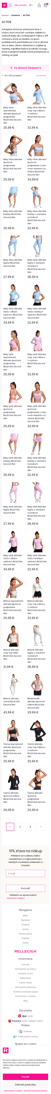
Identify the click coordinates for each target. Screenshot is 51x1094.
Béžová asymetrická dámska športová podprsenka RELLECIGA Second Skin (13, 607)
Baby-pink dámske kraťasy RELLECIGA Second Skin (12, 460)
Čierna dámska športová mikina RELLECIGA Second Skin (12, 798)
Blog (26, 1000)
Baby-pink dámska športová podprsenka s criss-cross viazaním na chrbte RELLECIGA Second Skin (37, 414)
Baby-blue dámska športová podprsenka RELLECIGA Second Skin (12, 165)
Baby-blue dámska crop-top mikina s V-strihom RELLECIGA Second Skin (36, 113)
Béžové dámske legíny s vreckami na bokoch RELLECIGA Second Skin (36, 655)
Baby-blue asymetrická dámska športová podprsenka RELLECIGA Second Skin (12, 115)
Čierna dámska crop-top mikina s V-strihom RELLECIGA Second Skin (36, 750)
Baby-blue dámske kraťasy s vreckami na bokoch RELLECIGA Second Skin (36, 217)
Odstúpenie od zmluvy (25, 969)
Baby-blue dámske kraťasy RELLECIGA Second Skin (12, 214)
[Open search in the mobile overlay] (10, 5)
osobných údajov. (16, 898)
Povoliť (25, 1076)
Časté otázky (25, 982)
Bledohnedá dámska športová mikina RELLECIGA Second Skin (36, 703)
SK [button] (30, 5)
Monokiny (25, 920)
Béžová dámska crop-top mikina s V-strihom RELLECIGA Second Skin (36, 607)
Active (26, 929)
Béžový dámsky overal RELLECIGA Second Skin (11, 701)
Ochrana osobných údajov (35, 1090)
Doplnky (25, 938)
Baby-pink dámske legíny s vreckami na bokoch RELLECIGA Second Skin (36, 512)
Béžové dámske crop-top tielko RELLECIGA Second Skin (12, 654)
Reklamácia (25, 978)
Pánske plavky (25, 934)
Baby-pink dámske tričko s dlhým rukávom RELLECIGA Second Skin (12, 560)
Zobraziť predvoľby (25, 1084)
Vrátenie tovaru (25, 973)
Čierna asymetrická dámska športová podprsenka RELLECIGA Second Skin (13, 750)
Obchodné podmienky (25, 987)
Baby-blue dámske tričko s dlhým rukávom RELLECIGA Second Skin (12, 313)
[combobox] (41, 75)
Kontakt (25, 964)
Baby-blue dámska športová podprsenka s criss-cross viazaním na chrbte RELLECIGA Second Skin (37, 167)
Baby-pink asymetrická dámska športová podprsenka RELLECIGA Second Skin (12, 362)
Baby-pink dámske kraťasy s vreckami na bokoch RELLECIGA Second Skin (36, 464)
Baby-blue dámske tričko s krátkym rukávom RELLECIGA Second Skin (36, 313)
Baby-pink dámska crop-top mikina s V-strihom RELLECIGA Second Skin (36, 360)
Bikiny (25, 915)
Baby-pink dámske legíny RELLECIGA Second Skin (12, 509)
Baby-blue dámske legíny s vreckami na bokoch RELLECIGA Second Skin (36, 266)
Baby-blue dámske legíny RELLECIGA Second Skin (12, 262)
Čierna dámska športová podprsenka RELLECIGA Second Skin (36, 799)
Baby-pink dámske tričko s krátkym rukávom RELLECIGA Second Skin (36, 560)
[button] (4, 5)
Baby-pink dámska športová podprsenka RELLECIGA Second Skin (12, 412)
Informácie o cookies (13, 1090)
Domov (5, 15)
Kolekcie (25, 924)
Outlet (26, 942)
